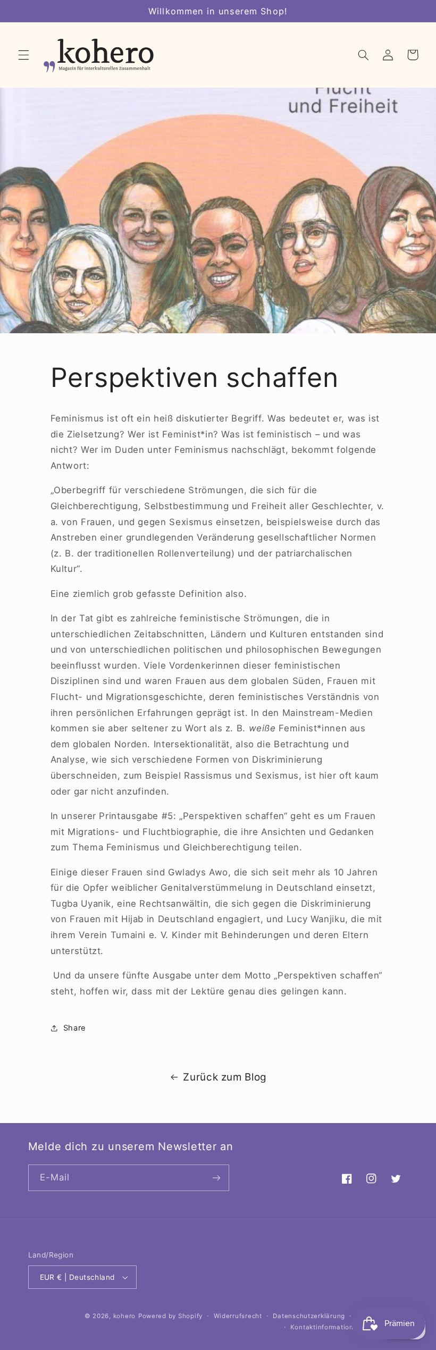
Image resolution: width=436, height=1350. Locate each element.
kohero (124, 1316)
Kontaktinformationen (326, 1327)
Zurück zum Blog (224, 1077)
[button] (23, 55)
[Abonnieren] (216, 1178)
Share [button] (74, 1028)
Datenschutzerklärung (309, 1316)
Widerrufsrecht (238, 1316)
